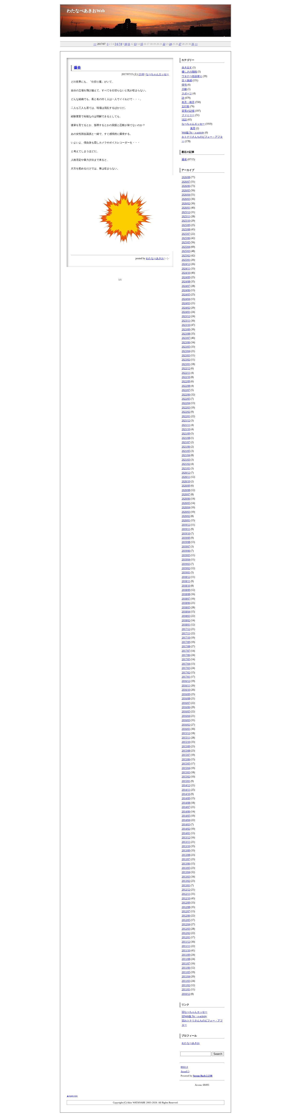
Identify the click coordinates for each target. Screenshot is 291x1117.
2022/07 (186, 390)
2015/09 (186, 746)
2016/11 (186, 685)
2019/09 (186, 537)
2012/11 (186, 893)
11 (129, 44)
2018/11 (186, 581)
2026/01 (186, 207)
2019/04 (186, 559)
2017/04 (186, 663)
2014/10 (186, 794)
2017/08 (186, 646)
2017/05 (186, 659)
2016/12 (186, 681)
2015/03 (186, 772)
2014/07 (186, 807)
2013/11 (186, 842)
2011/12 (186, 941)
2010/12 (186, 993)
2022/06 (186, 394)
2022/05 (186, 398)
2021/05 (186, 451)
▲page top (72, 1095)
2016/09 (186, 694)
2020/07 (186, 494)
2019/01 (186, 572)
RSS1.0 (184, 1067)
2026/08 (186, 177)
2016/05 (186, 711)
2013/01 (186, 885)
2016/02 (186, 724)
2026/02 (186, 203)
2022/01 (186, 416)
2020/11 (186, 476)
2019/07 (186, 546)
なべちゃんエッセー (157, 74)
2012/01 (186, 937)
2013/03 (186, 876)
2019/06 (186, 550)
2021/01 (186, 468)
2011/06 (186, 967)
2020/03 (186, 511)
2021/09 (186, 433)
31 (193, 44)
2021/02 (186, 464)
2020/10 (186, 481)
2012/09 (186, 902)
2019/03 (186, 564)
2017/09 (186, 642)
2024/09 (186, 277)
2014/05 (186, 815)
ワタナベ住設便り (192, 76)
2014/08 (186, 802)
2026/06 (186, 186)
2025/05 (186, 242)
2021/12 (186, 420)
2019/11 (186, 529)
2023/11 (186, 320)
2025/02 (186, 255)
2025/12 (186, 212)
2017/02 (186, 672)
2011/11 (186, 946)
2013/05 (186, 867)
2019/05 (186, 555)
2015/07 (186, 754)
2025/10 (186, 220)
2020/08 (186, 490)
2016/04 (186, 716)
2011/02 (186, 985)
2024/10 (186, 272)
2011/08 (186, 959)
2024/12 (186, 264)
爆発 (77, 67)
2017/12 (186, 629)
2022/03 (186, 407)
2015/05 (186, 763)
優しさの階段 (189, 71)
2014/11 (186, 789)
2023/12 (186, 316)
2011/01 (186, 989)
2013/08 (186, 855)
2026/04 (186, 194)
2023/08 (186, 333)
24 (170, 44)
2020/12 (186, 472)
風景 (192, 128)
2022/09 (186, 381)
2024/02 (186, 307)
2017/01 (186, 676)
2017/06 (186, 655)
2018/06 (186, 602)
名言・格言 (188, 102)
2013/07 (186, 859)
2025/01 (186, 259)
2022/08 (186, 385)
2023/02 (186, 359)
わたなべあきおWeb (86, 10)
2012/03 (186, 928)
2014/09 (186, 798)
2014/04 (186, 820)
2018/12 (186, 577)
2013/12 (186, 837)
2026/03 (186, 199)
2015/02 (186, 776)
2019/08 (186, 542)
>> (196, 44)
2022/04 (186, 403)
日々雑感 (187, 80)
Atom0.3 (185, 1071)
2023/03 (186, 355)
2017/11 (186, 633)
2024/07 (186, 286)
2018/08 (186, 594)
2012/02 (186, 933)
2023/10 (186, 325)
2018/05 (186, 607)
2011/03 (186, 981)
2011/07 (186, 963)
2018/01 (186, 624)
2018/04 (186, 611)
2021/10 (186, 429)
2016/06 (186, 707)
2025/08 (186, 229)
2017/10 (186, 637)
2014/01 (186, 833)
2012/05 (186, 920)
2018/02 (186, 620)
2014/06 (186, 811)
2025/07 (186, 233)
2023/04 (186, 351)
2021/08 (186, 438)
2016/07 (186, 703)
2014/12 (186, 785)
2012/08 (186, 907)
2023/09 (186, 329)
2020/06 (186, 498)
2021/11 (186, 425)
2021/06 (186, 446)
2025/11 (186, 216)
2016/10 (186, 689)
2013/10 (186, 846)
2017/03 (186, 668)
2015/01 (186, 781)
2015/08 (186, 750)
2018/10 (186, 585)
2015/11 (186, 737)
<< (95, 44)
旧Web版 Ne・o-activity (194, 1016)
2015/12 (186, 733)
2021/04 (186, 455)
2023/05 (186, 346)
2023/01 (186, 364)
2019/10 (186, 533)
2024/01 (186, 312)
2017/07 (186, 650)
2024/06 (186, 290)
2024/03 (186, 303)
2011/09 (186, 954)
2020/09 (186, 485)
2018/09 (186, 590)
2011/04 (186, 976)
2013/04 (186, 872)
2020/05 (186, 503)
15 (141, 44)
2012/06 (186, 915)
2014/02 (186, 828)
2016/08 (186, 698)
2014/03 (186, 824)
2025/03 (186, 251)
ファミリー (188, 115)
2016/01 (186, 728)
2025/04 (186, 246)
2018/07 (186, 598)
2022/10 (186, 377)
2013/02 (186, 880)
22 (164, 44)
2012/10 (186, 898)
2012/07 (186, 911)
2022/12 (186, 368)
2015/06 (186, 759)
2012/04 (186, 924)
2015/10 (186, 741)
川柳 (184, 89)
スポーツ (187, 93)
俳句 (184, 84)
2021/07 (186, 442)
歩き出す (187, 67)
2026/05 (186, 190)
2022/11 (186, 372)
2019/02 (186, 568)
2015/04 (186, 768)
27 (180, 44)
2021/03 (186, 459)
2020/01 (186, 520)
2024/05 (186, 294)
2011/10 (186, 950)
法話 (184, 119)
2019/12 (186, 524)
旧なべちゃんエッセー (194, 1012)
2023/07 (186, 338)
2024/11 (186, 268)
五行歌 (185, 106)
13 (135, 44)
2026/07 (186, 181)
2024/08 (186, 281)
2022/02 (186, 411)
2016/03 (186, 720)
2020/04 (186, 507)
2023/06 (186, 342)
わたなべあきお (155, 258)
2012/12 (186, 889)
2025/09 (186, 225)
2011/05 (186, 972)
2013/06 (186, 863)
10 (125, 44)
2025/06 (186, 238)
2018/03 (186, 615)
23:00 (141, 74)
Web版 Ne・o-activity (193, 132)
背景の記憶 (188, 110)
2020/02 (186, 516)
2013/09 (186, 850)
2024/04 (186, 299)
